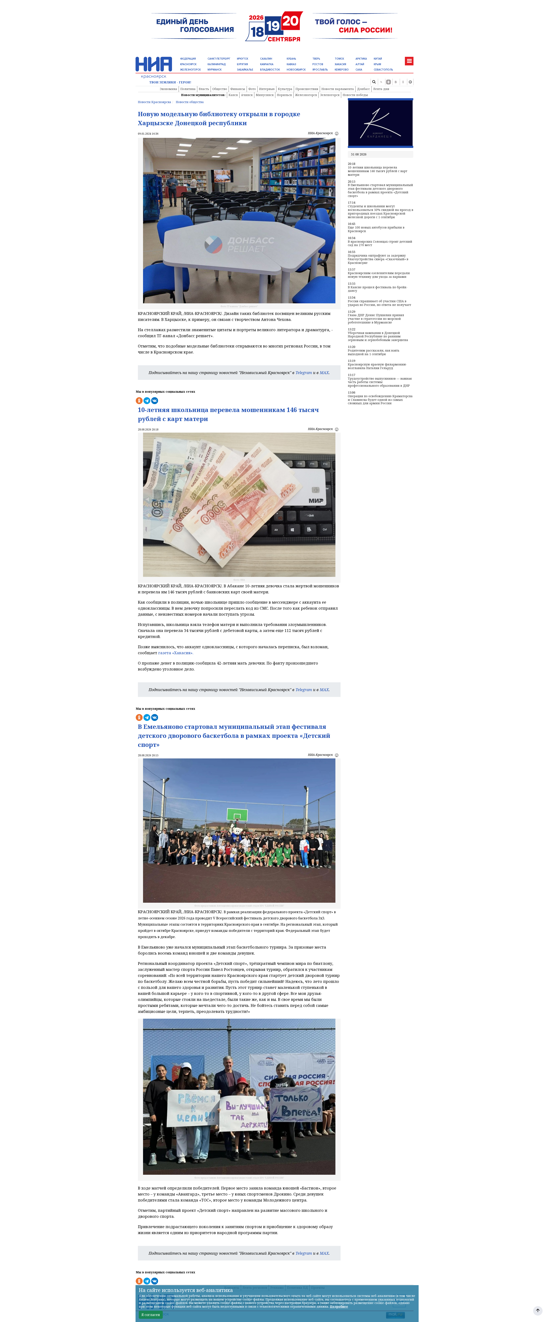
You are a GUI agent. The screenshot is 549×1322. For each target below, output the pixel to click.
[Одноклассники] (403, 82)
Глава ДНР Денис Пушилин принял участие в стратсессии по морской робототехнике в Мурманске (376, 318)
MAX (324, 372)
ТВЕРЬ (316, 58)
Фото (252, 89)
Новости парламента (337, 89)
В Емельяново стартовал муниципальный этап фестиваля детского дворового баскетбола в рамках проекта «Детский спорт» (380, 190)
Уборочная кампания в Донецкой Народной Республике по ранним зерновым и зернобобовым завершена (378, 336)
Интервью (267, 89)
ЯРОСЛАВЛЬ (320, 69)
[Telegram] (410, 82)
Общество (219, 89)
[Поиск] (374, 82)
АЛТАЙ (360, 64)
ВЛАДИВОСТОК (270, 69)
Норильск (284, 95)
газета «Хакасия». (175, 652)
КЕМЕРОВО (342, 69)
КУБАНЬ (291, 58)
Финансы (237, 89)
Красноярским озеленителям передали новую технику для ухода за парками (379, 275)
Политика (188, 89)
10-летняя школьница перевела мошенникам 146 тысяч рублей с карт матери (377, 171)
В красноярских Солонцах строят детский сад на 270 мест (380, 243)
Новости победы (355, 95)
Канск (233, 95)
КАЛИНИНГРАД (217, 64)
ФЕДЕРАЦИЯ (188, 58)
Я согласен (151, 1314)
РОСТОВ (317, 64)
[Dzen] (388, 82)
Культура (285, 89)
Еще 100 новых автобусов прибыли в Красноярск (376, 229)
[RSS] (381, 82)
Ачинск (247, 95)
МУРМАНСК (215, 69)
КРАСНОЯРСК (188, 64)
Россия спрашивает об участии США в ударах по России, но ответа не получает (379, 303)
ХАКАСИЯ (340, 64)
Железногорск (306, 95)
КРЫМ (377, 64)
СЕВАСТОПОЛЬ (383, 69)
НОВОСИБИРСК (296, 69)
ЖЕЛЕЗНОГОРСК (190, 69)
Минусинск (265, 95)
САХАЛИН (266, 58)
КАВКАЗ (291, 64)
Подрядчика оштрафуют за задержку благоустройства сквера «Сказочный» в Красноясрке (378, 259)
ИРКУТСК (242, 58)
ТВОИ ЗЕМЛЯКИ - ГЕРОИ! (170, 82)
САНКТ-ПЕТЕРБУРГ (219, 58)
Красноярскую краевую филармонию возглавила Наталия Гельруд (377, 366)
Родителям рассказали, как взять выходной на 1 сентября (373, 352)
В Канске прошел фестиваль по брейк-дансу (377, 289)
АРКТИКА (361, 58)
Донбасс (363, 89)
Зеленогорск (329, 95)
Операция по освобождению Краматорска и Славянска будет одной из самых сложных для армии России (380, 399)
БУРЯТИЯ (242, 64)
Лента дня (381, 89)
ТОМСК (339, 58)
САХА (359, 69)
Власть (204, 89)
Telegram (304, 372)
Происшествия (307, 89)
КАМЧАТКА (266, 64)
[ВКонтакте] (395, 82)
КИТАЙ (378, 58)
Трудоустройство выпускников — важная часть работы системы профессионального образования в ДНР (380, 382)
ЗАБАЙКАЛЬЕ (245, 69)
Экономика (168, 89)
